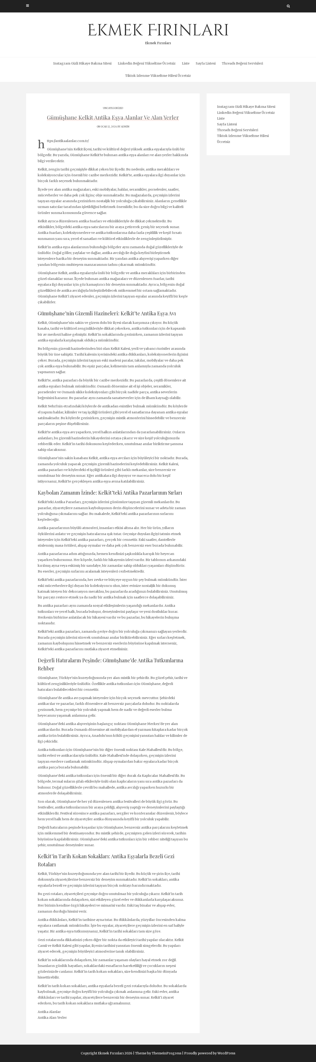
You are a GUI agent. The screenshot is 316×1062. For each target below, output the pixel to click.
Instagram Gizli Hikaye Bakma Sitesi (82, 63)
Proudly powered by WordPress (209, 1053)
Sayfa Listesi (206, 63)
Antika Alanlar (49, 1012)
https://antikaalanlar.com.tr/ (68, 141)
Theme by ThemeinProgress (158, 1053)
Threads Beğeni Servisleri (242, 63)
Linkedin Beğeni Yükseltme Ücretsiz (147, 63)
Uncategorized (113, 108)
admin (125, 126)
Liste (185, 63)
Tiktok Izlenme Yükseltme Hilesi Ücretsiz (158, 76)
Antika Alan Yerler (52, 1018)
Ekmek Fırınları (158, 32)
